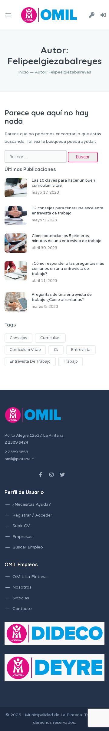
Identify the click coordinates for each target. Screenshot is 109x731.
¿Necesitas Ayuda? (31, 504)
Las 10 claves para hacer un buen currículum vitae (63, 183)
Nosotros (21, 587)
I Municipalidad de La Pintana (52, 714)
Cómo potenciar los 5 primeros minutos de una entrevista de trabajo (66, 238)
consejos (18, 338)
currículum (50, 338)
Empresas (22, 536)
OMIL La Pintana (29, 576)
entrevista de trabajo (30, 361)
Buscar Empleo (27, 547)
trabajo (71, 361)
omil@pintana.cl (20, 459)
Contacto (22, 608)
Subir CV (21, 525)
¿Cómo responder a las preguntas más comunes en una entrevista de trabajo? (68, 268)
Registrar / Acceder (32, 515)
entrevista (81, 349)
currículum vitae (25, 349)
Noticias (20, 598)
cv (56, 349)
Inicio (23, 72)
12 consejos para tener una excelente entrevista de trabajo (67, 211)
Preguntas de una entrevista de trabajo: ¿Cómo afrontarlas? (62, 297)
